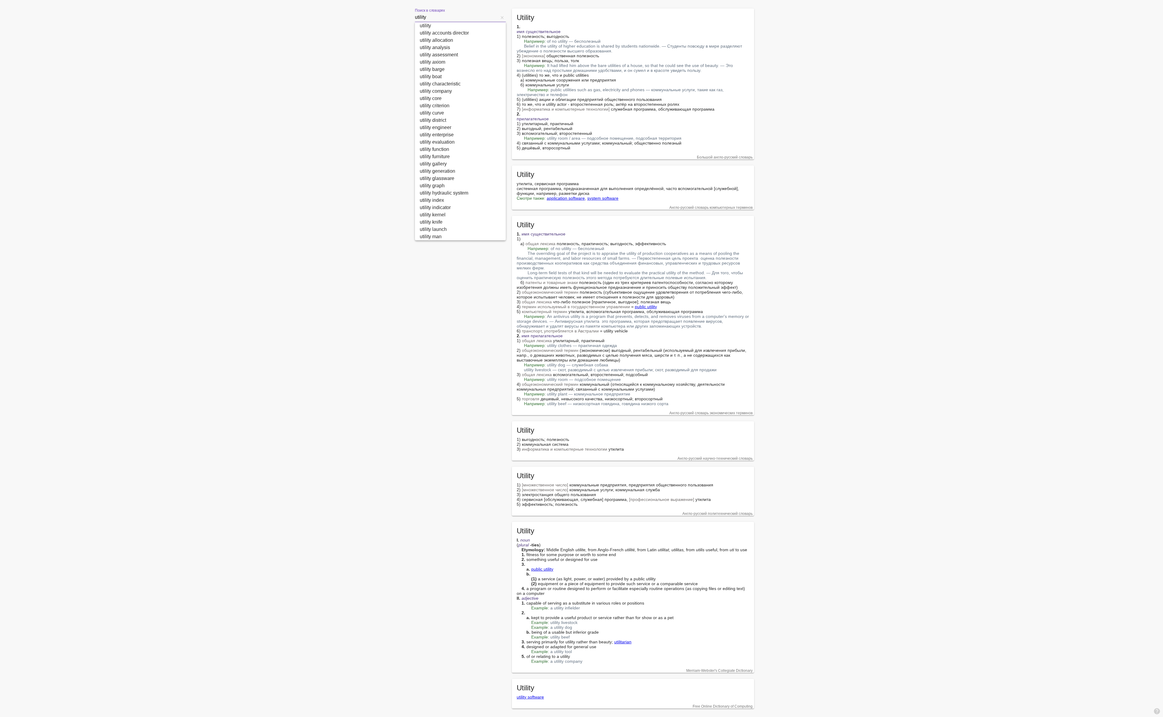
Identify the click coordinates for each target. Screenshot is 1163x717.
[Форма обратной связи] (1157, 711)
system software (602, 198)
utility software (530, 697)
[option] (460, 25)
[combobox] (457, 17)
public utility (646, 306)
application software (566, 198)
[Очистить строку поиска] (502, 17)
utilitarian (622, 641)
